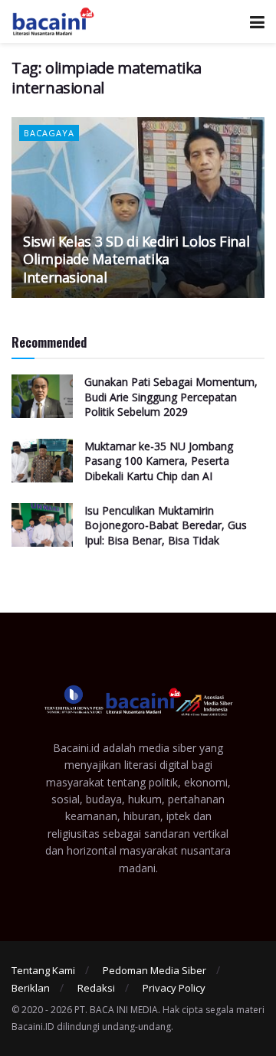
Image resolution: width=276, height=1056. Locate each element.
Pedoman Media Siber (154, 970)
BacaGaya (49, 133)
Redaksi (96, 988)
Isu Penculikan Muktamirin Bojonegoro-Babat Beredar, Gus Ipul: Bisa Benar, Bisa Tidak (165, 525)
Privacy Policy (174, 988)
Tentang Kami (43, 970)
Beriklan (31, 988)
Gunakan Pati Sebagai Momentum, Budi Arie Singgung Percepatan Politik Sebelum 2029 (171, 396)
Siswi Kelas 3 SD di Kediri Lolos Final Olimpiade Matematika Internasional (136, 259)
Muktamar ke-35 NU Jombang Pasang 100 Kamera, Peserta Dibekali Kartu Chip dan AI (158, 461)
